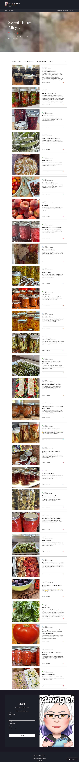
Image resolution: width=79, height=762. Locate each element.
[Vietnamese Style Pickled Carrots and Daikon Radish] (26, 410)
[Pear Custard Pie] (26, 164)
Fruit (20, 61)
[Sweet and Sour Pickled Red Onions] (26, 231)
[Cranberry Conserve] (26, 477)
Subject (10, 721)
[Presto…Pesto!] (26, 611)
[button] (65, 61)
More (50, 61)
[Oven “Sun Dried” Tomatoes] (26, 187)
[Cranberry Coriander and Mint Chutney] (26, 455)
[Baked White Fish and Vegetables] (26, 388)
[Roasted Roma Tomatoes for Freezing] (26, 567)
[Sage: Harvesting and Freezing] (26, 142)
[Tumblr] (70, 10)
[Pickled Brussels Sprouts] (26, 499)
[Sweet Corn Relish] (26, 321)
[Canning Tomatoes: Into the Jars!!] (26, 522)
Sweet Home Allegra (14, 3)
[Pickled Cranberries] (26, 119)
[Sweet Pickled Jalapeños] (26, 75)
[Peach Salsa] (26, 209)
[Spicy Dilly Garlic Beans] (26, 343)
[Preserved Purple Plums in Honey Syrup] (26, 589)
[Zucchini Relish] (26, 276)
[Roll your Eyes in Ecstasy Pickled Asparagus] (26, 365)
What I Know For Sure (41, 61)
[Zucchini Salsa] (26, 298)
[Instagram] (73, 10)
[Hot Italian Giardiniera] (26, 254)
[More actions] (63, 68)
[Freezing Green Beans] (26, 678)
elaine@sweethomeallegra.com (62, 10)
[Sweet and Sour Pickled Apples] (26, 432)
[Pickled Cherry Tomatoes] (26, 97)
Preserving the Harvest (28, 61)
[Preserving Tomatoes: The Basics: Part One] (26, 656)
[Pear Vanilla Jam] (26, 544)
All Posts (14, 61)
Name (10, 712)
